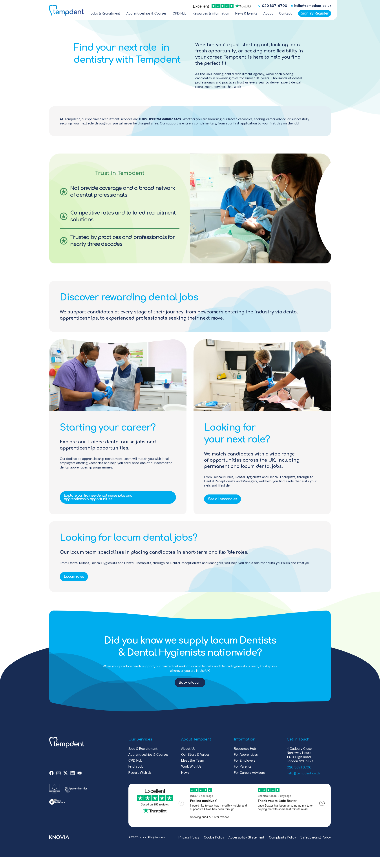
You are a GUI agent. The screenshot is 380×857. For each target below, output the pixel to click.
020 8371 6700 (299, 767)
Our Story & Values (195, 754)
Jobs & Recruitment (143, 748)
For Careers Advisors (249, 772)
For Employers (244, 760)
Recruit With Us (140, 772)
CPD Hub (135, 760)
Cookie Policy (214, 837)
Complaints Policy (282, 837)
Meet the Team (192, 760)
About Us (188, 748)
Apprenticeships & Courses (148, 754)
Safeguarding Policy (315, 837)
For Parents (242, 766)
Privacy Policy (189, 837)
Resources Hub (245, 748)
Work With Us (191, 766)
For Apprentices (246, 754)
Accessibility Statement (246, 837)
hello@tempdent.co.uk (303, 773)
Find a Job (135, 766)
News (185, 772)
